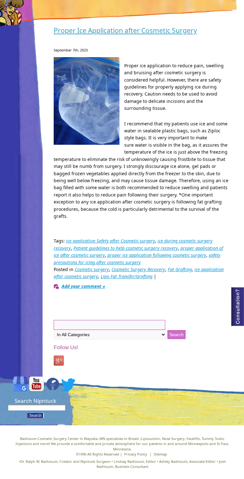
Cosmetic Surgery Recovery (138, 269)
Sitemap (160, 454)
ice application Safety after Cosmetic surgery (110, 241)
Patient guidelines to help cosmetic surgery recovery (125, 248)
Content (237, 306)
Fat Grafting (180, 269)
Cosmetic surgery (92, 269)
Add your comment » (83, 286)
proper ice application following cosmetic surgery (156, 255)
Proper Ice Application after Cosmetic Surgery (125, 30)
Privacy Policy (135, 454)
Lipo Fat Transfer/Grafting (126, 276)
